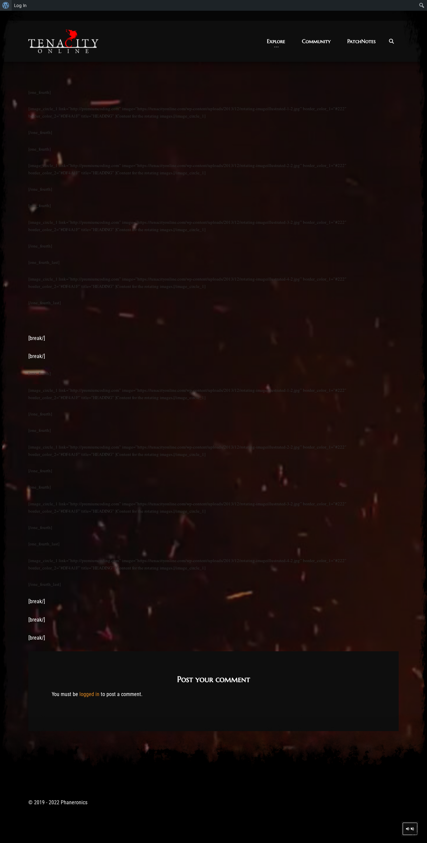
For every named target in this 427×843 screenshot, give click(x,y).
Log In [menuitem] (20, 5)
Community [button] (316, 41)
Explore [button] (276, 41)
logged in (89, 694)
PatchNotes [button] (361, 41)
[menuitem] (6, 5)
